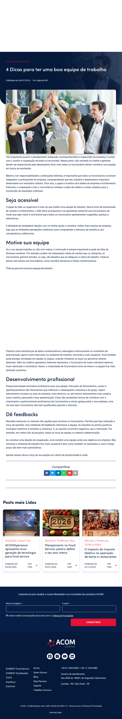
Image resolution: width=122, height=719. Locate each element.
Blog (8, 61)
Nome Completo (13, 603)
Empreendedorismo (20, 61)
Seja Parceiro (40, 681)
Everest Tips (24, 540)
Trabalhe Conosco (42, 690)
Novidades (10, 540)
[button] (47, 473)
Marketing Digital (55, 712)
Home (36, 668)
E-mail (65, 603)
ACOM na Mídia (93, 544)
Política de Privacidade (62, 615)
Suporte (37, 685)
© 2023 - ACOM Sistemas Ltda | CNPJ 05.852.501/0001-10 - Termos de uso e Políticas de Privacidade (61, 706)
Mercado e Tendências (57, 540)
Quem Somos (40, 672)
